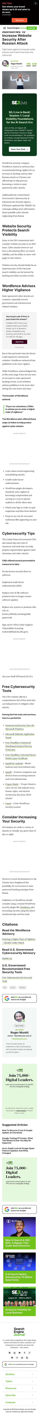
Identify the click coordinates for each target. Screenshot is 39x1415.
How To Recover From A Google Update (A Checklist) (17, 1131)
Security (13, 987)
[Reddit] (22, 1358)
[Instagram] (17, 1358)
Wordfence (25, 907)
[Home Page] (17, 28)
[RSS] (27, 1358)
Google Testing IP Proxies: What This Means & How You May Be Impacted (17, 1140)
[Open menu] (4, 28)
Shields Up (7, 958)
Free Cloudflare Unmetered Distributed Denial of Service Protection (18, 746)
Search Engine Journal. (22, 1409)
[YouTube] (19, 1353)
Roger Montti (16, 64)
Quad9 (8, 772)
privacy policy (21, 1110)
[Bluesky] (12, 1358)
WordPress (22, 987)
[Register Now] (19, 1226)
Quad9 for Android (14, 763)
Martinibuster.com (19, 1039)
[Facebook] (24, 1353)
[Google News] (9, 1353)
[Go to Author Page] (5, 63)
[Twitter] (29, 1353)
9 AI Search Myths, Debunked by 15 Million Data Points (18, 1277)
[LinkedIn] (14, 1353)
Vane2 (8, 803)
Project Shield (11, 784)
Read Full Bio (19, 1026)
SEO (5, 987)
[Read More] (19, 1261)
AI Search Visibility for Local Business (18, 1311)
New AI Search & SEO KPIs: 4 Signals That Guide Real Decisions (17, 1243)
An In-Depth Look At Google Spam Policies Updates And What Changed (18, 1150)
